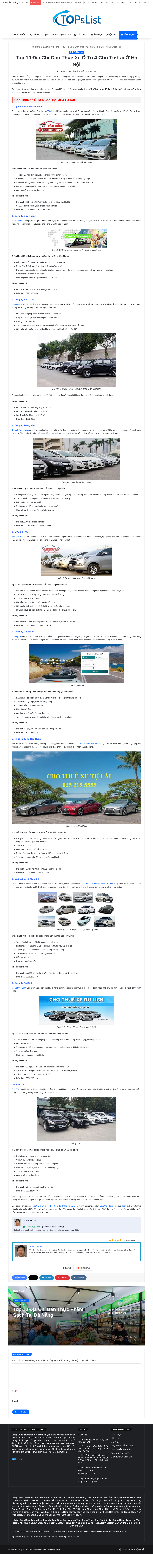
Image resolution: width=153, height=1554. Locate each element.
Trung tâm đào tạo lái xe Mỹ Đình (99, 884)
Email (15, 1401)
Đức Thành (17, 221)
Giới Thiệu (116, 1434)
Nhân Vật (109, 2)
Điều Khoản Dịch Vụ (121, 1456)
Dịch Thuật (138, 2)
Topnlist (125, 1206)
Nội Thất (112, 35)
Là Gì (102, 2)
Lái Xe (129, 2)
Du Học (147, 2)
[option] (76, 1315)
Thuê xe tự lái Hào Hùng (89, 744)
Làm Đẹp (51, 35)
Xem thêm (62, 1452)
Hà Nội (15, 93)
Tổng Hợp (128, 35)
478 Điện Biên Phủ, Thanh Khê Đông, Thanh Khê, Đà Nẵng (93, 1448)
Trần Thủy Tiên (29, 1221)
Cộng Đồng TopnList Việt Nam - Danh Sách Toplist (42, 1550)
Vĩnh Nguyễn (63, 71)
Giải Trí (36, 35)
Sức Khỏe (20, 35)
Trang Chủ (39, 47)
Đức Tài (15, 1089)
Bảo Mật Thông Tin (120, 1453)
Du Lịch (67, 35)
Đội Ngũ (115, 1442)
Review (94, 2)
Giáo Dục (81, 35)
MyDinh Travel (18, 537)
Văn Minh (51, 111)
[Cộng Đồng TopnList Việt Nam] (76, 18)
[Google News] (83, 1268)
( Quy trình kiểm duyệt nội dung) (53, 1227)
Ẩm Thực (98, 35)
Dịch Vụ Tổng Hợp (55, 47)
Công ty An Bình (19, 988)
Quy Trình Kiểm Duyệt (122, 1445)
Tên (14, 1391)
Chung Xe (16, 637)
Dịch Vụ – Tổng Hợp (109, 1206)
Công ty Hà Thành (20, 304)
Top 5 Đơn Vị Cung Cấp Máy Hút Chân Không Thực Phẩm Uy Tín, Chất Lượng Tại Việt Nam (69, 2)
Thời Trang (120, 2)
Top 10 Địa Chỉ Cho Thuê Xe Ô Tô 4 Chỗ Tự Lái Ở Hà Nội (57, 1206)
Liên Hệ (115, 1438)
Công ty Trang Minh (20, 430)
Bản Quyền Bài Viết (121, 1449)
